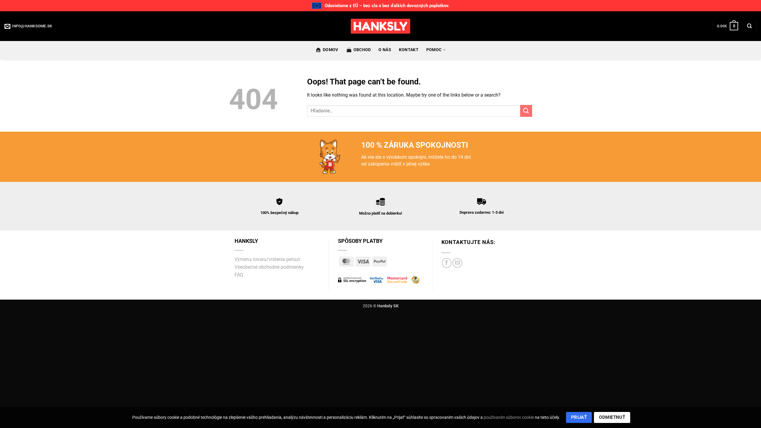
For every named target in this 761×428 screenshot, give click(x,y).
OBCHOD (362, 49)
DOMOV (330, 49)
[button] (727, 26)
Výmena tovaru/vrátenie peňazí (267, 259)
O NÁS (384, 49)
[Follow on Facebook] (447, 263)
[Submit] (526, 111)
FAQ (239, 275)
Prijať (579, 417)
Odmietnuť (612, 417)
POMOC (433, 49)
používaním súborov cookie (509, 417)
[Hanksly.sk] (380, 26)
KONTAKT (409, 49)
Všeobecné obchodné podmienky (269, 267)
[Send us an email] (457, 263)
